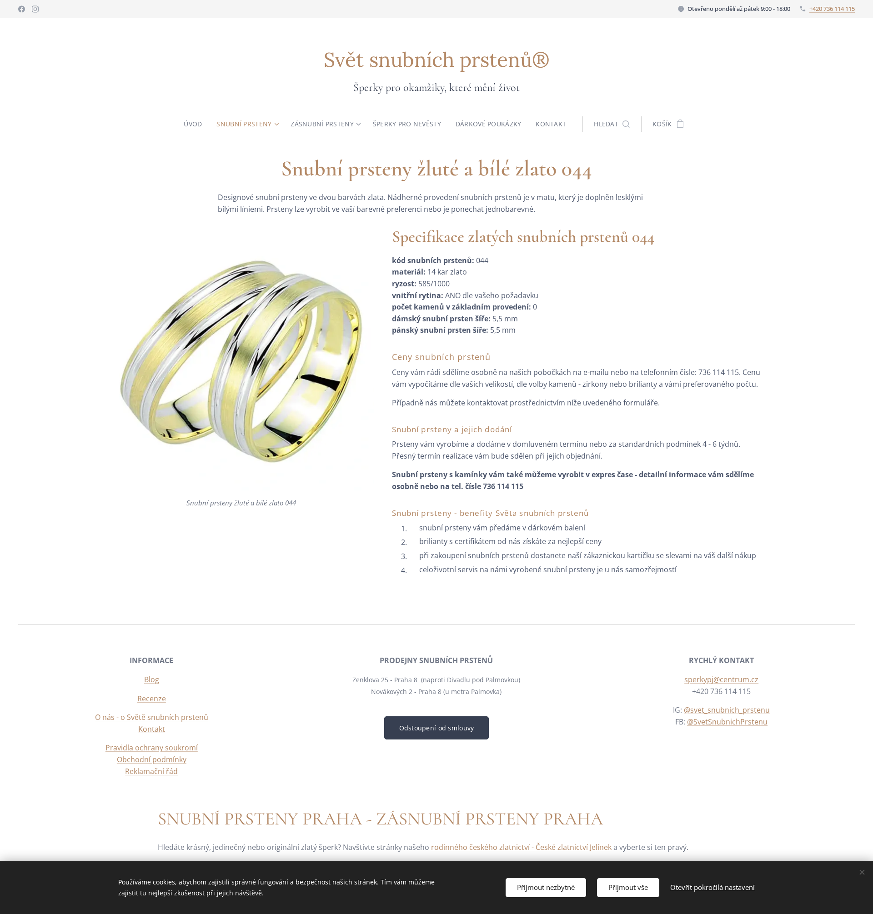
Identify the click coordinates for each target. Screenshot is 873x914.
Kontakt (151, 729)
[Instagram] (35, 9)
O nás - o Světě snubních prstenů (151, 717)
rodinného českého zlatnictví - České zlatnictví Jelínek (521, 847)
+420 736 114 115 (832, 9)
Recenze (151, 699)
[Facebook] (21, 9)
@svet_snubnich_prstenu (727, 710)
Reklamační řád (151, 771)
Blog (151, 679)
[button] (611, 124)
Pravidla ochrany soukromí (151, 748)
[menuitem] (196, 124)
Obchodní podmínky (151, 759)
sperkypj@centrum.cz (721, 679)
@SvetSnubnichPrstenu (727, 722)
